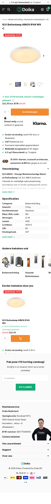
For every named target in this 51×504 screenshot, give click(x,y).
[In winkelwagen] (20, 338)
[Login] (42, 9)
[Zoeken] (8, 9)
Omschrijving (10, 168)
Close (25, 444)
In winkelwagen (29, 112)
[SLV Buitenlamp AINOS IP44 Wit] (16, 303)
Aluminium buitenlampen (34, 19)
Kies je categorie (3, 9)
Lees (7, 192)
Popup (13, 100)
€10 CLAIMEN (25, 387)
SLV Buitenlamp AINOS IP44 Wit (16, 321)
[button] (3, 2)
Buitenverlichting (16, 19)
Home (4, 19)
